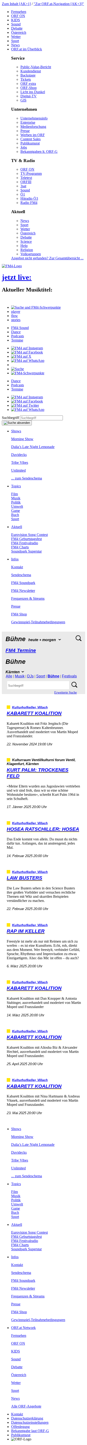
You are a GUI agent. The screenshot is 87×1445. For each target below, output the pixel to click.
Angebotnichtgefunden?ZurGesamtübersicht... (47, 258)
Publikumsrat (30, 143)
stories (15, 320)
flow (14, 316)
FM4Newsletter (23, 591)
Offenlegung (20, 1427)
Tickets (25, 79)
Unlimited (18, 470)
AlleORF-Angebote (26, 1406)
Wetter (16, 37)
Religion (26, 250)
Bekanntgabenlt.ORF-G (39, 152)
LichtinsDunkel (32, 92)
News (15, 45)
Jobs (23, 147)
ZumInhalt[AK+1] (16, 4)
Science (26, 241)
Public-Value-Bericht (35, 67)
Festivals (69, 676)
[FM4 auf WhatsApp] (27, 361)
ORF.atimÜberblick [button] (26, 49)
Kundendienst (30, 71)
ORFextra (28, 84)
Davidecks (19, 455)
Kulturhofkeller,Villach (30, 707)
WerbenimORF (32, 135)
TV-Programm (31, 173)
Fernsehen (18, 12)
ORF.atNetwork (23, 1328)
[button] (36, 307)
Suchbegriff (10, 418)
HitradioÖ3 (29, 198)
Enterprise (27, 122)
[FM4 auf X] (21, 356)
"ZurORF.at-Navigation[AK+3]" (59, 4)
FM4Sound (20, 328)
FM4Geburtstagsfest (26, 539)
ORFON (18, 16)
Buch (15, 515)
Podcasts (17, 336)
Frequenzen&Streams (28, 598)
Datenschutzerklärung (27, 1418)
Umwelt (17, 506)
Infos (15, 559)
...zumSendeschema (26, 478)
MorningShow (22, 439)
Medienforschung (33, 127)
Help (24, 246)
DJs (30, 676)
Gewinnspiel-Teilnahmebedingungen (38, 622)
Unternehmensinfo (34, 118)
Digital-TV (28, 96)
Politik (16, 502)
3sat (23, 186)
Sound (16, 24)
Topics (16, 486)
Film (14, 494)
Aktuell (16, 527)
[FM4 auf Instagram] (27, 348)
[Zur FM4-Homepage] (12, 266)
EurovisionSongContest (29, 535)
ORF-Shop (28, 88)
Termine (17, 340)
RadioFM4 (28, 203)
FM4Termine (21, 650)
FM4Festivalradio (24, 543)
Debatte (17, 28)
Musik (15, 498)
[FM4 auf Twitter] (25, 405)
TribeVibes (19, 462)
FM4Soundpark (23, 583)
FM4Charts (20, 547)
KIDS (15, 20)
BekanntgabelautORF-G (30, 1431)
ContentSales (30, 139)
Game (15, 511)
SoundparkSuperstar (26, 551)
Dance (16, 332)
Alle (9, 676)
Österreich (18, 32)
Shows (16, 431)
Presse (25, 131)
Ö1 (22, 194)
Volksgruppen (30, 254)
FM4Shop (19, 614)
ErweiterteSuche (65, 692)
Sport (15, 41)
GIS (23, 100)
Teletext (26, 178)
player (15, 312)
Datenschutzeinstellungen (29, 1422)
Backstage (27, 75)
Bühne (53, 676)
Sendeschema (21, 575)
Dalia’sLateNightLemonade (33, 447)
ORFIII (25, 182)
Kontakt (17, 567)
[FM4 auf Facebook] (27, 352)
